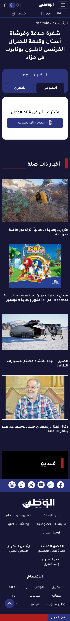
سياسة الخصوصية (51, 524)
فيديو (35, 604)
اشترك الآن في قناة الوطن (35, 113)
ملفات (57, 596)
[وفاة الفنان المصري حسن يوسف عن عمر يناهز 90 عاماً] (35, 397)
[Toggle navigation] (63, 5)
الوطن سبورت (56, 604)
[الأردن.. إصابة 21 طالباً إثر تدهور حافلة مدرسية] (35, 201)
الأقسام (35, 577)
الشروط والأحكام (18, 516)
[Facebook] (60, 485)
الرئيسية (60, 24)
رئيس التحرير (18, 547)
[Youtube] (41, 485)
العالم (13, 587)
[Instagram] (12, 485)
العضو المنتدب (51, 547)
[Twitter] (31, 485)
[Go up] (7, 605)
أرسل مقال (51, 533)
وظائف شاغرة (18, 524)
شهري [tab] (20, 88)
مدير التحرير (51, 560)
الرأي (13, 596)
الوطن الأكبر (35, 587)
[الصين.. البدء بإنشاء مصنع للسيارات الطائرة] (35, 332)
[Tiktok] (21, 485)
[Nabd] (50, 485)
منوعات (35, 596)
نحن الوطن (51, 516)
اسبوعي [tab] (50, 88)
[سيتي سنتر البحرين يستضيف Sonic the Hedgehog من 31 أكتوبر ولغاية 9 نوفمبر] (35, 266)
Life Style (40, 24)
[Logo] (46, 5)
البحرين (57, 587)
